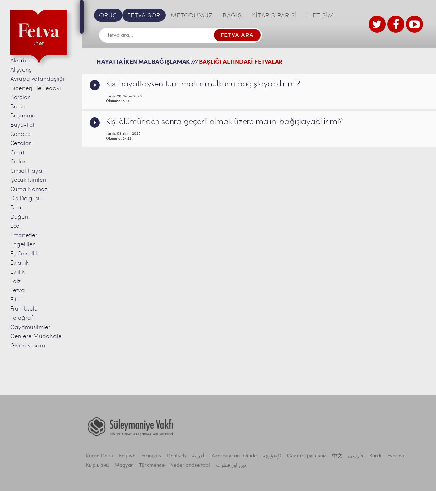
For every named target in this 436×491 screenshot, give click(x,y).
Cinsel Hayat (27, 171)
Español (396, 456)
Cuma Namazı (29, 189)
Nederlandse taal (190, 465)
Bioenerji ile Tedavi (35, 88)
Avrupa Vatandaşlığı (37, 79)
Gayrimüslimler (30, 327)
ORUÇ (108, 16)
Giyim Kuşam (27, 346)
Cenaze (20, 134)
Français (151, 456)
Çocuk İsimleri (28, 180)
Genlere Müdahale (36, 336)
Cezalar (20, 143)
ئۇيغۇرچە (272, 456)
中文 (337, 456)
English (127, 456)
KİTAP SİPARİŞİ (274, 16)
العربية (199, 456)
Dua (15, 208)
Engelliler (22, 245)
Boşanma (23, 116)
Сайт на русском (306, 456)
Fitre (16, 300)
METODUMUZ (192, 16)
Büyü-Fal (22, 125)
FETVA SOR (143, 16)
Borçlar (20, 97)
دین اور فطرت (231, 465)
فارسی (355, 456)
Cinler (18, 162)
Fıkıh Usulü (24, 309)
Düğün (19, 217)
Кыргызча (97, 465)
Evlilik (17, 272)
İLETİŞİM (320, 16)
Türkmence (152, 465)
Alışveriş (20, 70)
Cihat (17, 153)
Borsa (18, 107)
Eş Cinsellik (24, 254)
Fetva (17, 291)
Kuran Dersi (99, 456)
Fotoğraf (21, 318)
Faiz (15, 281)
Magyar (123, 465)
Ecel (15, 226)
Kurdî (375, 456)
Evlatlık (19, 263)
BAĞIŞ (232, 16)
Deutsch (176, 456)
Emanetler (23, 235)
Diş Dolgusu (26, 199)
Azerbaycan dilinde (234, 456)
